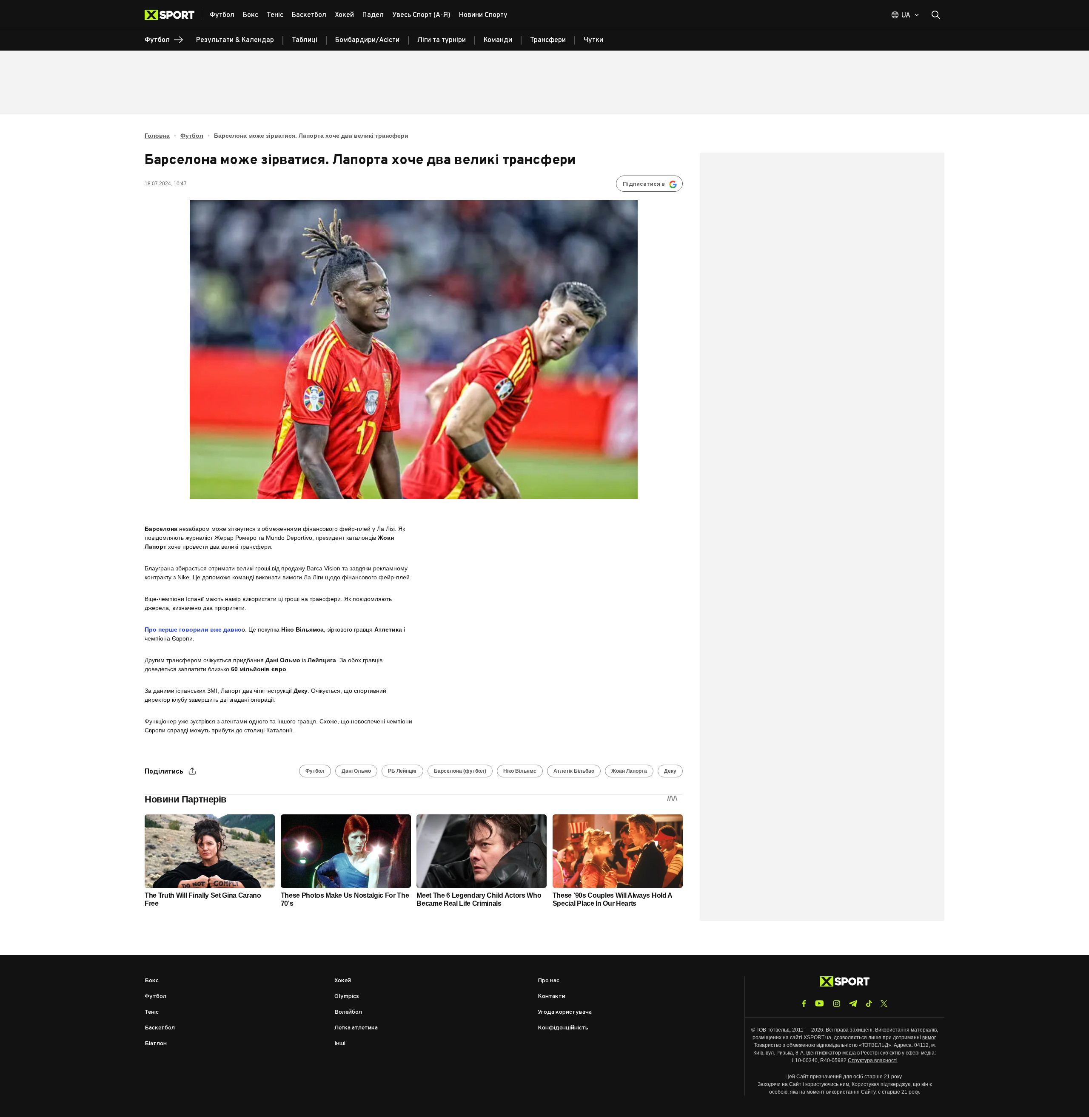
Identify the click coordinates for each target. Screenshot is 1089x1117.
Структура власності (873, 1060)
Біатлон (156, 1043)
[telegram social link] (853, 1003)
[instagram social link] (836, 1003)
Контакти (551, 996)
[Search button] (935, 14)
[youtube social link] (819, 1003)
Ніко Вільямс (519, 771)
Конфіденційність (563, 1028)
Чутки (593, 40)
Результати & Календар (235, 40)
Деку (670, 771)
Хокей (342, 980)
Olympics (346, 996)
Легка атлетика (356, 1028)
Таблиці (304, 40)
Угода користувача (565, 1012)
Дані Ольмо (356, 771)
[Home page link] (173, 15)
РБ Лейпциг (402, 771)
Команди (498, 40)
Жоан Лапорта (629, 771)
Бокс (152, 980)
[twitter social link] (884, 1003)
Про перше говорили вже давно (193, 629)
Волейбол (348, 1012)
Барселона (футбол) (460, 771)
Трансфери (548, 40)
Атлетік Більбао (573, 771)
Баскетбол (160, 1028)
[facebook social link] (804, 1003)
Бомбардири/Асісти (367, 40)
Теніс (152, 1012)
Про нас (548, 980)
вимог (928, 1037)
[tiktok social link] (869, 1003)
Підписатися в (644, 184)
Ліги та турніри (441, 40)
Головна (157, 135)
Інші (339, 1043)
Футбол (191, 135)
